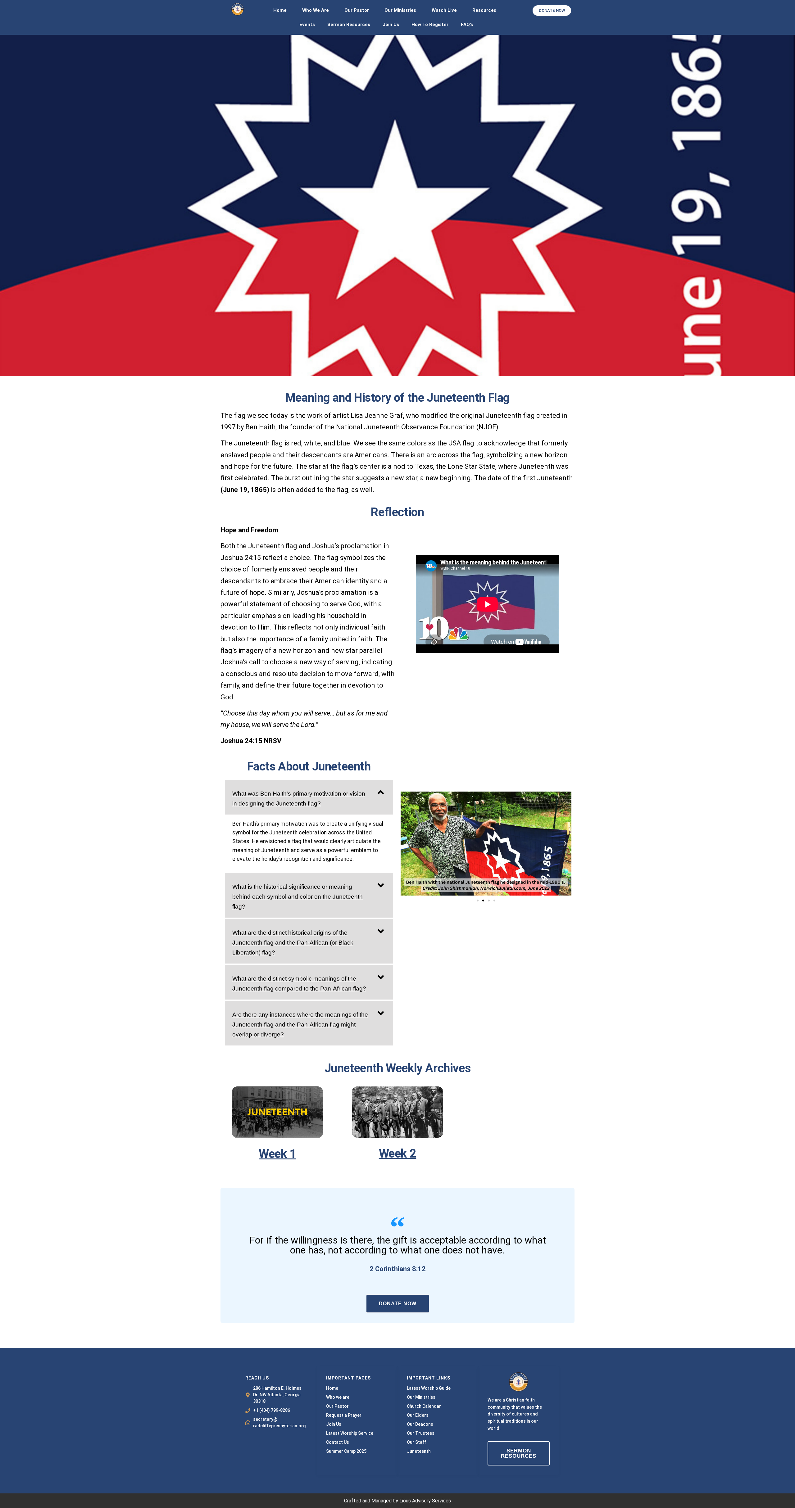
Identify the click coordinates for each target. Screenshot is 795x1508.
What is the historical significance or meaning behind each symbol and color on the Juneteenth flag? (297, 896)
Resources (484, 10)
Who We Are (315, 10)
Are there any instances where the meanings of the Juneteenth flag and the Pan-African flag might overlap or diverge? (300, 1024)
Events (307, 24)
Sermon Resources (348, 24)
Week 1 (277, 1154)
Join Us (391, 24)
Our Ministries (400, 10)
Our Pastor (356, 10)
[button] (309, 797)
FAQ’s (467, 24)
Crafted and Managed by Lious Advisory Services (397, 1501)
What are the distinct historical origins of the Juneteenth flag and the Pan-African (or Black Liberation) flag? (292, 942)
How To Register (429, 24)
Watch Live (444, 10)
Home (280, 10)
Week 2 (397, 1153)
